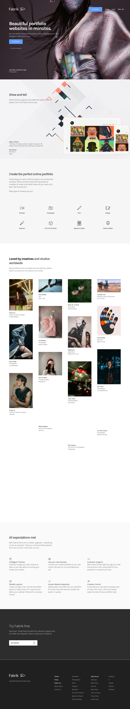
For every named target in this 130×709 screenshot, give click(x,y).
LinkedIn (111, 683)
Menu (119, 9)
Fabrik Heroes (95, 676)
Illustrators (75, 689)
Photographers (76, 680)
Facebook (111, 689)
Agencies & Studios (77, 696)
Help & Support (58, 686)
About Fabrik (94, 689)
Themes (56, 676)
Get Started (95, 9)
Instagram (111, 676)
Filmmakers (75, 676)
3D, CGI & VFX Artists (78, 693)
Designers (75, 686)
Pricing (56, 680)
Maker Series (94, 683)
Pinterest (111, 686)
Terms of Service (96, 693)
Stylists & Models (77, 699)
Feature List (57, 683)
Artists (74, 683)
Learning (93, 686)
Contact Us (57, 689)
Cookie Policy (94, 699)
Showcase (94, 680)
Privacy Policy (95, 696)
